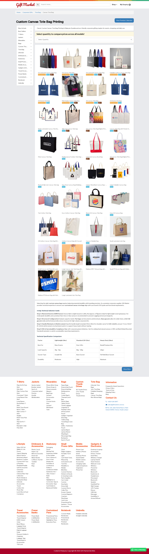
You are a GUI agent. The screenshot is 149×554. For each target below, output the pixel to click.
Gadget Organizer (67, 415)
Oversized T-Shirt (22, 395)
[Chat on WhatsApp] (138, 549)
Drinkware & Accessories (37, 445)
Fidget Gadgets (66, 451)
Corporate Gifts (28, 12)
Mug (33, 466)
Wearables (51, 382)
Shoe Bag (64, 417)
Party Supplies (65, 478)
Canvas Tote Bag (96, 395)
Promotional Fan (66, 502)
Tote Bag (38, 12)
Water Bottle (36, 457)
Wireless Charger (96, 457)
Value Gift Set (21, 447)
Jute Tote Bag (95, 389)
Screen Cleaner (66, 492)
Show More (127, 369)
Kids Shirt (20, 389)
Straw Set (35, 455)
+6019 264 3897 (112, 401)
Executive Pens (51, 522)
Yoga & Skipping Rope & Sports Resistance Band (22, 455)
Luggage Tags (21, 538)
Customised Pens (52, 512)
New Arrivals (22, 28)
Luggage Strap (21, 526)
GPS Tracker (95, 488)
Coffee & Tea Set (37, 459)
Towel (19, 486)
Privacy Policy (110, 388)
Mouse (93, 490)
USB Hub (93, 492)
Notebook (66, 510)
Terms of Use (110, 390)
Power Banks (35, 512)
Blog (107, 394)
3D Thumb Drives (81, 389)
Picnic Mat (20, 490)
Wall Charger (95, 486)
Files (47, 478)
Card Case (64, 500)
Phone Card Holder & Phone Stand (81, 451)
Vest (47, 403)
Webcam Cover (96, 464)
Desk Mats (94, 455)
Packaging (49, 447)
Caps (48, 409)
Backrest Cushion (22, 459)
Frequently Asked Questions (115, 386)
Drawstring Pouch (67, 387)
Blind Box (64, 470)
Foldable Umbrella (81, 514)
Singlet (19, 415)
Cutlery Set (20, 488)
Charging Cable (81, 464)
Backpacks (64, 438)
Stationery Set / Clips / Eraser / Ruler (51, 474)
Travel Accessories (22, 512)
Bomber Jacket (36, 387)
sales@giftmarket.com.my (115, 404)
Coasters (64, 496)
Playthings (64, 498)
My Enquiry (125, 4)
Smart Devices (95, 462)
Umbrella (80, 510)
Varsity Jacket (36, 385)
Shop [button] (114, 4)
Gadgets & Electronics (96, 445)
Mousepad (94, 478)
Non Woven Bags (96, 397)
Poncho (34, 393)
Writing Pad (50, 451)
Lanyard (48, 405)
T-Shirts (20, 382)
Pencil (48, 449)
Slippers (48, 391)
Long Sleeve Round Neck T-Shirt (21, 403)
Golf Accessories (22, 467)
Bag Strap (49, 393)
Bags (63, 382)
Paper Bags (64, 385)
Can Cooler (64, 480)
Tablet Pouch (65, 403)
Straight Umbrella (81, 516)
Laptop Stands (95, 459)
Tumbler (34, 462)
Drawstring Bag (66, 389)
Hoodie (34, 395)
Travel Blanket (21, 516)
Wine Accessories (37, 453)
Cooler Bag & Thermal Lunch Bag (66, 397)
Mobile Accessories (82, 445)
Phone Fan (79, 470)
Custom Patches (66, 472)
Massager (94, 494)
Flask (33, 464)
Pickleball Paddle (22, 465)
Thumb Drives (80, 396)
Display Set (49, 461)
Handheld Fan (95, 484)
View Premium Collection (124, 20)
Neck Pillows (21, 524)
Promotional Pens (52, 516)
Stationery (51, 444)
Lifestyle (21, 444)
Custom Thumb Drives (79, 384)
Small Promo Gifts (67, 445)
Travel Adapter (21, 528)
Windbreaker (36, 397)
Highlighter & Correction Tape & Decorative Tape (52, 482)
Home (18, 12)
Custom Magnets (66, 494)
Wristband (49, 407)
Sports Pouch (65, 440)
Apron (48, 399)
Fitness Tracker (96, 453)
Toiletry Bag (65, 419)
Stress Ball (64, 486)
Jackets (35, 382)
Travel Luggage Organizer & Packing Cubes (66, 407)
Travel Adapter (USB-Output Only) (21, 520)
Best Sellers (22, 31)
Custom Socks (50, 401)
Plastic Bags (65, 401)
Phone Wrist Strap (52, 385)
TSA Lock (20, 544)
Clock (63, 449)
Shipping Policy (110, 392)
